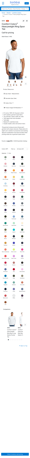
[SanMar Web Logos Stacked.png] (15, 3)
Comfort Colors (16, 12)
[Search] (27, 9)
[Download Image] (25, 76)
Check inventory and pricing (15, 454)
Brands (9, 12)
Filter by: (13, 149)
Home (3, 12)
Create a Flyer (8, 103)
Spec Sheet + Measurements (12, 93)
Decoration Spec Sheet (10, 98)
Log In (26, 3)
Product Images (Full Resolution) (13, 107)
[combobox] (22, 149)
